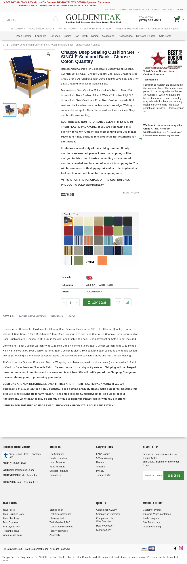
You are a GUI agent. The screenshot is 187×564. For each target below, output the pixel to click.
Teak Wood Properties (61, 526)
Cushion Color (71, 214)
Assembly (54, 535)
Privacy (100, 470)
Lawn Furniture (57, 462)
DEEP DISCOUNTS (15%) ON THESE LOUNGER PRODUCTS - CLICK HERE (57, 5)
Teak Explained (11, 522)
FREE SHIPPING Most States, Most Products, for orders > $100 (147, 28)
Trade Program (151, 518)
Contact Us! (55, 475)
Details (8, 316)
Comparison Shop (105, 518)
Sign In (155, 9)
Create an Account (172, 9)
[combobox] (30, 19)
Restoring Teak (11, 530)
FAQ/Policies (103, 454)
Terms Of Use (103, 475)
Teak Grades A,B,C (59, 522)
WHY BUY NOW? (67, 28)
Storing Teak (56, 509)
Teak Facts (9, 509)
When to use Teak (12, 535)
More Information (32, 316)
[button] (48, 57)
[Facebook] (175, 549)
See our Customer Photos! (170, 132)
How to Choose (104, 525)
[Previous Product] (138, 51)
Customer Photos (152, 509)
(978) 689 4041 (150, 20)
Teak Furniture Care (13, 514)
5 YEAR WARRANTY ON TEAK (95, 28)
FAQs (71, 316)
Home (4, 45)
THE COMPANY (17, 28)
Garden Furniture (58, 458)
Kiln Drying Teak (11, 526)
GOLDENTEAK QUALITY (41, 28)
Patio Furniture (57, 466)
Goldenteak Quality (106, 509)
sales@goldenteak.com (21, 470)
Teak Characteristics (60, 514)
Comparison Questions (108, 514)
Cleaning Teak (57, 518)
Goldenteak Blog (152, 526)
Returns (100, 462)
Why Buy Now (103, 521)
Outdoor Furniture (58, 470)
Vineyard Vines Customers (157, 514)
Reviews (57, 316)
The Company (56, 454)
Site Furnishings (151, 522)
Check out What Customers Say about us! (161, 136)
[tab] (11, 317)
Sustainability (103, 530)
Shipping (101, 466)
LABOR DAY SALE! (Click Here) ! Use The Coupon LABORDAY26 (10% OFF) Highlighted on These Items (56, 2)
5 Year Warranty (104, 458)
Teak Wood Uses (58, 530)
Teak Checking (11, 518)
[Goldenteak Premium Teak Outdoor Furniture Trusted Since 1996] (93, 19)
